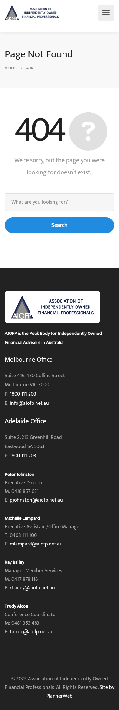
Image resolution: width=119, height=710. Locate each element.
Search (59, 225)
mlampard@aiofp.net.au (36, 544)
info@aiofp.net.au (29, 403)
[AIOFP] (32, 12)
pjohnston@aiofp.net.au (36, 500)
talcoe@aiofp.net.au (32, 632)
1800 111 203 (23, 394)
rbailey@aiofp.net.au (32, 588)
